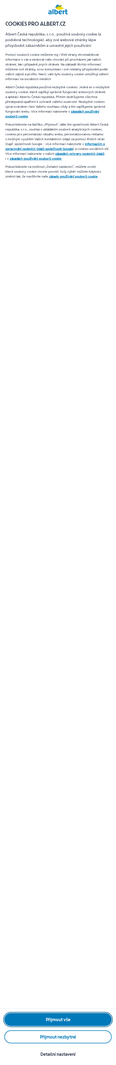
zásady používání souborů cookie (73, 176)
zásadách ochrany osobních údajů (79, 154)
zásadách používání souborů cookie (36, 158)
